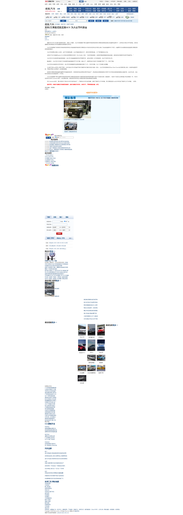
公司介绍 (101, 509)
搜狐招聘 (65, 509)
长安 (58, 272)
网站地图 (119, 1)
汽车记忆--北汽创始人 (50, 417)
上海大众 (52, 468)
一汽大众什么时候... (50, 163)
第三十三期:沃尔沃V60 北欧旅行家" (60, 270)
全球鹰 (54, 473)
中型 (77, 17)
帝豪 (46, 475)
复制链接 (47, 36)
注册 (85, 1)
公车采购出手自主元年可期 (91, 319)
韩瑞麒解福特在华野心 (50, 400)
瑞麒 (60, 473)
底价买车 (47, 508)
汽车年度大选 (123, 21)
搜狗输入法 (53, 509)
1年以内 (51, 248)
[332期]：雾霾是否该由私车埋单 (60, 267)
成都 (48, 437)
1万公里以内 (52, 245)
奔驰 (52, 431)
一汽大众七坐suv (49, 155)
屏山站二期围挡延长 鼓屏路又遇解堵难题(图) (60, 149)
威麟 (62, 473)
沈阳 (90, 14)
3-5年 (57, 248)
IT (76, 4)
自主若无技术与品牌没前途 (91, 302)
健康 (103, 4)
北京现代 (62, 465)
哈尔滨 (108, 14)
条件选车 (47, 493)
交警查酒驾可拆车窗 (50, 412)
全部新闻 (112, 509)
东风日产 (61, 463)
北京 (48, 436)
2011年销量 (66, 275)
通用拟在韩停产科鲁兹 (50, 397)
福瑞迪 (46, 428)
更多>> (71, 238)
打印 (46, 38)
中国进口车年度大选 (50, 402)
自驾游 (46, 443)
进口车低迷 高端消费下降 (90, 313)
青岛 (72, 14)
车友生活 (47, 442)
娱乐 (65, 4)
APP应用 (113, 1)
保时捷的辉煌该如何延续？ (57, 273)
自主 (46, 471)
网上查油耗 (48, 486)
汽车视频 (59, 278)
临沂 (79, 14)
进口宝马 (47, 458)
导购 (75, 8)
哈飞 (58, 475)
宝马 (55, 428)
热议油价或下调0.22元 (50, 420)
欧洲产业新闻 (70, 24)
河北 (53, 437)
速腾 (46, 431)
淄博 (86, 14)
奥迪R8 (101, 362)
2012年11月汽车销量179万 (56, 275)
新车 (70, 8)
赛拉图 (55, 431)
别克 (46, 430)
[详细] (66, 262)
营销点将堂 (65, 278)
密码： (70, 1)
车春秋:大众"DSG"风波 (51, 261)
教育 (99, 4)
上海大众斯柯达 (56, 456)
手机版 (107, 1)
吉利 (48, 473)
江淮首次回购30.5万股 (50, 389)
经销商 (104, 8)
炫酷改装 (57, 296)
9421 (54, 443)
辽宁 (46, 439)
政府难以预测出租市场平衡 (91, 299)
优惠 (94, 11)
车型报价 (47, 495)
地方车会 (47, 434)
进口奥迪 (52, 453)
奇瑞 (46, 473)
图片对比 (52, 491)
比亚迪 (61, 272)
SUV (113, 17)
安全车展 (130, 21)
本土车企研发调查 (49, 272)
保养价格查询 (48, 488)
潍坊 (83, 14)
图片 (98, 8)
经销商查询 (48, 504)
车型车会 (47, 426)
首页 (46, 4)
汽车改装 (47, 506)
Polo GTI (82, 337)
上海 (48, 439)
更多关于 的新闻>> (52, 151)
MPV (105, 17)
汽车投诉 (47, 485)
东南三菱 (47, 463)
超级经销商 (48, 273)
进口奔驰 (47, 453)
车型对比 (88, 11)
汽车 (80, 4)
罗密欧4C (101, 337)
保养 (117, 11)
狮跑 (50, 428)
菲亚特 (49, 431)
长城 (46, 478)
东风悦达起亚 (48, 456)
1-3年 (54, 248)
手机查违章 (48, 483)
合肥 (116, 14)
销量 (79, 11)
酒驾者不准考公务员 (50, 413)
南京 (113, 14)
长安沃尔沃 (58, 458)
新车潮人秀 (48, 270)
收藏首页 (135, 1)
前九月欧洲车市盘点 (50, 405)
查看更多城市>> (131, 14)
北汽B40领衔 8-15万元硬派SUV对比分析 (74, 119)
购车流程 (47, 503)
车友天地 (54, 445)
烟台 (75, 14)
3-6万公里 (63, 245)
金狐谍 (54, 278)
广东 (46, 437)
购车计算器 (48, 499)
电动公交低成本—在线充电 (91, 308)
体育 (58, 4)
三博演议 (59, 277)
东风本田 (47, 465)
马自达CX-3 (82, 352)
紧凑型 (68, 17)
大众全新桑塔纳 (91, 373)
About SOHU (94, 509)
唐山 (61, 14)
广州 (51, 439)
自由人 (50, 445)
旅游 (107, 4)
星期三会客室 (48, 267)
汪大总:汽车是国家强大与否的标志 (59, 264)
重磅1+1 (47, 269)
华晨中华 (54, 475)
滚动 (129, 1)
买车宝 (104, 11)
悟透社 (50, 278)
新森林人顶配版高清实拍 (70, 131)
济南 (68, 14)
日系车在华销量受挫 (50, 410)
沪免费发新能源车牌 (50, 407)
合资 (46, 461)
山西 (53, 436)
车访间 (46, 277)
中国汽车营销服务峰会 (50, 415)
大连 (94, 14)
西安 (101, 14)
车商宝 (101, 1)
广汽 (62, 478)
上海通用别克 (63, 456)
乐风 (56, 430)
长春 (104, 14)
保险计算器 (48, 501)
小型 (59, 17)
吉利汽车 (65, 272)
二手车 (110, 11)
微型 (51, 17)
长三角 (46, 445)
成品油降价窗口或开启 (50, 392)
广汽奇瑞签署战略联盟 (50, 387)
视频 (69, 4)
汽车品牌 (48, 448)
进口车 (110, 8)
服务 (129, 11)
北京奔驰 (47, 468)
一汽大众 (57, 468)
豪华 (96, 17)
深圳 (53, 439)
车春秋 (54, 277)
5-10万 (57, 242)
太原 (65, 14)
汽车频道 (57, 24)
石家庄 (57, 14)
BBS (115, 4)
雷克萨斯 (64, 453)
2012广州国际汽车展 (50, 404)
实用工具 (48, 482)
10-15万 (62, 242)
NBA (61, 4)
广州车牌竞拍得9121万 (50, 394)
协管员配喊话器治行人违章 (91, 305)
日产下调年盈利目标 (50, 395)
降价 (75, 11)
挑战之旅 (51, 443)
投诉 (122, 11)
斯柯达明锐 (91, 362)
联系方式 (81, 509)
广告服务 (70, 509)
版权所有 (77, 511)
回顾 (125, 1)
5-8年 (60, 248)
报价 (94, 8)
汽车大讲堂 (48, 264)
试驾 (79, 8)
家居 (88, 4)
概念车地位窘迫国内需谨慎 (91, 310)
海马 (57, 473)
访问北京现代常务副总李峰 (55, 265)
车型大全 (88, 8)
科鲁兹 (49, 430)
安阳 (51, 436)
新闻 (50, 4)
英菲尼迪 (59, 453)
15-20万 (66, 242)
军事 (54, 4)
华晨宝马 (52, 463)
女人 (91, 4)
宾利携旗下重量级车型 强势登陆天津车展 (59, 144)
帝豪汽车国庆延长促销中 (55, 146)
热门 (46, 451)
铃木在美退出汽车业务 (50, 399)
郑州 (97, 14)
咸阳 (46, 436)
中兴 (53, 478)
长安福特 (57, 463)
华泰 (51, 473)
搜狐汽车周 (117, 21)
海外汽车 (63, 24)
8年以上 (64, 248)
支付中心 (59, 509)
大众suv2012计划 (49, 156)
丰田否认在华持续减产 (50, 391)
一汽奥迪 (58, 465)
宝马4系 (82, 383)
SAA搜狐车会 (50, 424)
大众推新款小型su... (50, 160)
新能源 (132, 17)
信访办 (46, 278)
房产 (84, 4)
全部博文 (117, 509)
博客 (119, 4)
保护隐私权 (87, 509)
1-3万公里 (58, 245)
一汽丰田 (61, 468)
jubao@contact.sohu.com (63, 512)
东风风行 (61, 475)
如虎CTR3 (101, 373)
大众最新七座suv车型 (50, 158)
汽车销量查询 (48, 498)
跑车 (122, 17)
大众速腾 (82, 373)
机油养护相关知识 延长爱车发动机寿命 (59, 141)
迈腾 (52, 428)
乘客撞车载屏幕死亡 (50, 418)
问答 (122, 8)
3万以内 (51, 242)
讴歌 (56, 453)
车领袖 (46, 265)
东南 (60, 478)
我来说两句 (50, 31)
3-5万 (54, 242)
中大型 (86, 17)
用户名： (58, 1)
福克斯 (53, 430)
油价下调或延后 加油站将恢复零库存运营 (59, 148)
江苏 (51, 437)
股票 (73, 4)
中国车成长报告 (53, 269)
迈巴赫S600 (91, 337)
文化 (111, 4)
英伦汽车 (49, 475)
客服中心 (76, 509)
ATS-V (91, 352)
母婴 (95, 4)
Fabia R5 (101, 352)
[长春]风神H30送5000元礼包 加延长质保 (59, 143)
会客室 (50, 277)
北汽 (55, 272)
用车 (117, 8)
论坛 (129, 8)
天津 (53, 14)
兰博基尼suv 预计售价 (50, 161)
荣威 (48, 478)
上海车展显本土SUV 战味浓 (91, 316)
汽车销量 (47, 275)
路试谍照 (57, 288)
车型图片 (47, 496)
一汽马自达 (52, 465)
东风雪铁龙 (64, 458)
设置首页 (47, 509)
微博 (134, 8)
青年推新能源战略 (49, 408)
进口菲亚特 (52, 458)
